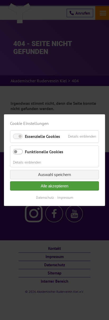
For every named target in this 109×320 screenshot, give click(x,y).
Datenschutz (45, 197)
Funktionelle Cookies (44, 151)
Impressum (65, 197)
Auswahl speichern (54, 174)
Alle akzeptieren (54, 186)
